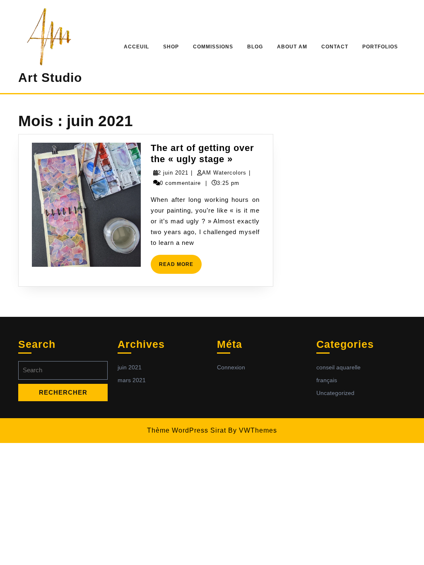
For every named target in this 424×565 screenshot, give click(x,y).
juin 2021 (130, 367)
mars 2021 (132, 380)
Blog (255, 47)
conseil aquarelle (338, 367)
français (326, 380)
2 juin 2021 (173, 173)
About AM (292, 47)
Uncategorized (335, 393)
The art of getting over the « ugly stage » (202, 153)
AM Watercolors (224, 173)
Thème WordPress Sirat (186, 430)
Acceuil (136, 47)
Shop (171, 47)
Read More (180, 267)
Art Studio (50, 77)
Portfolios (380, 47)
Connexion (231, 367)
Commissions (213, 47)
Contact (334, 47)
